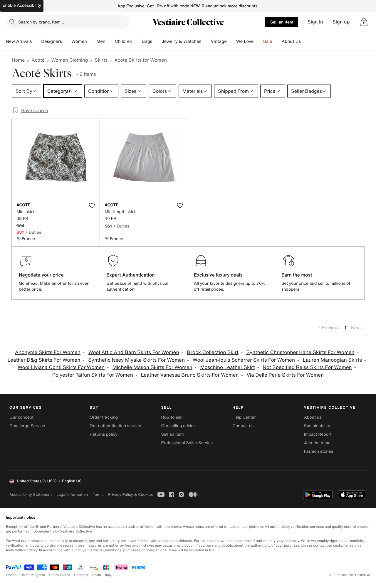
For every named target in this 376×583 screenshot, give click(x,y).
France (11, 575)
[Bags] (157, 41)
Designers (51, 41)
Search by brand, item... (41, 22)
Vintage (218, 41)
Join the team (317, 443)
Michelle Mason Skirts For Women (152, 367)
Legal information (72, 494)
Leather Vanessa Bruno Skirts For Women (190, 375)
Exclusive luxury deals (218, 274)
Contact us (243, 426)
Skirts (101, 59)
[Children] (137, 41)
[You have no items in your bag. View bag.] (364, 22)
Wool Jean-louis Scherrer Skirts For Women (244, 360)
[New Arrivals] (36, 41)
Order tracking (104, 417)
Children (123, 41)
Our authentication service (115, 426)
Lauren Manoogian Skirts (332, 360)
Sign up (341, 22)
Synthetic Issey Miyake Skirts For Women (136, 360)
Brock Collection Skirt (213, 352)
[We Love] (258, 41)
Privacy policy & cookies (130, 494)
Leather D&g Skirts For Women (44, 360)
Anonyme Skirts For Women (47, 352)
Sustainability (317, 426)
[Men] (110, 41)
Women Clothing (69, 59)
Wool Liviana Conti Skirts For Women (61, 367)
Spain (96, 575)
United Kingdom (33, 575)
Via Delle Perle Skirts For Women (285, 375)
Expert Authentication (130, 274)
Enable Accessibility (21, 5)
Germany (81, 575)
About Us (291, 41)
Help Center (244, 417)
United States (59, 575)
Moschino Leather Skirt (227, 367)
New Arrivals (19, 41)
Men (100, 41)
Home (18, 59)
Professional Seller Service (187, 443)
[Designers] (66, 41)
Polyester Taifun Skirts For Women (92, 375)
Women (79, 41)
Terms (98, 494)
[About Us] (305, 41)
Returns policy (103, 434)
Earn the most (296, 274)
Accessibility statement (30, 494)
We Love (245, 41)
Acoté (37, 59)
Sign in (315, 22)
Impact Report (318, 434)
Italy (108, 575)
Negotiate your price (41, 274)
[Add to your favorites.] (91, 205)
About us (312, 417)
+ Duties (33, 232)
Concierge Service (27, 426)
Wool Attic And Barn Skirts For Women (133, 352)
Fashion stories (318, 451)
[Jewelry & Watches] (206, 41)
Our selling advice (178, 426)
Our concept (21, 417)
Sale (267, 41)
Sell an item (281, 22)
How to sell (171, 417)
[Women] (91, 41)
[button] (364, 22)
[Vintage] (231, 41)
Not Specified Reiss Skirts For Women (307, 367)
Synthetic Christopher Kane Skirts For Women (300, 352)
